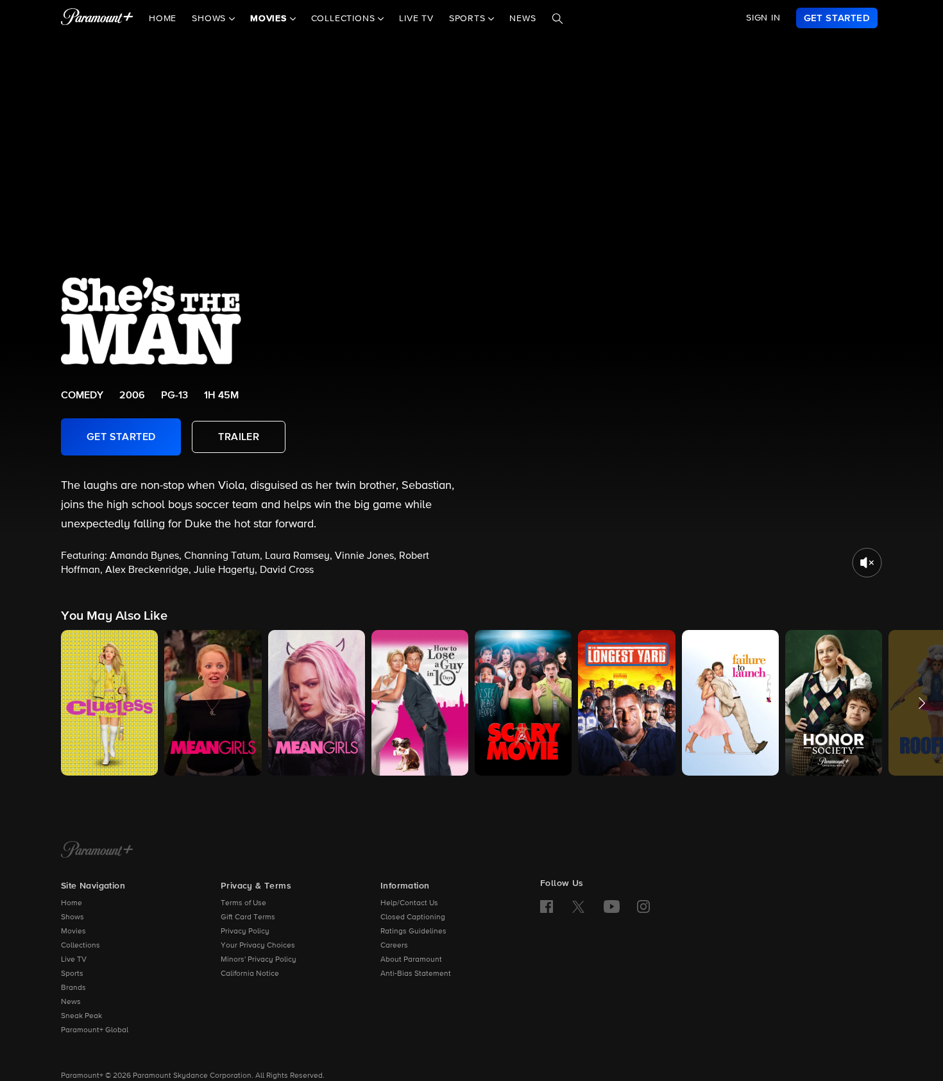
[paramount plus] (97, 18)
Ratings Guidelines (413, 931)
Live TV (416, 18)
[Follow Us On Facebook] (546, 906)
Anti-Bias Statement (415, 974)
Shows (72, 917)
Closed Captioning (412, 917)
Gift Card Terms (248, 917)
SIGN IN (763, 17)
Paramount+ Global (94, 1030)
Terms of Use (243, 903)
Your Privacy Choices (258, 945)
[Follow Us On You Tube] (612, 906)
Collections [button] (344, 18)
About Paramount (411, 960)
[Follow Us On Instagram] (643, 906)
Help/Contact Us (409, 903)
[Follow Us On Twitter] (578, 906)
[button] (109, 703)
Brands (73, 988)
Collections (80, 945)
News (522, 18)
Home (162, 18)
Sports (72, 974)
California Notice (250, 974)
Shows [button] (210, 18)
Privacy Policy (245, 931)
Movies (73, 931)
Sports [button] (469, 18)
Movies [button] (270, 18)
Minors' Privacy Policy (258, 960)
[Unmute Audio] (867, 562)
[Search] (557, 18)
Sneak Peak (81, 1016)
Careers (394, 945)
